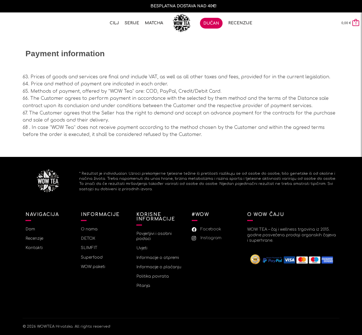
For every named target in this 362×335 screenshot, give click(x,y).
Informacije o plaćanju (158, 267)
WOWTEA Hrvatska (55, 326)
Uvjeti (141, 248)
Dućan (211, 23)
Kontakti (34, 248)
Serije (132, 23)
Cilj (114, 23)
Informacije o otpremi (157, 258)
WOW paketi (93, 267)
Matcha (154, 23)
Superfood (92, 257)
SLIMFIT (89, 248)
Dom (181, 23)
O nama (89, 229)
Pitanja (143, 286)
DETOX (88, 238)
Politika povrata (152, 276)
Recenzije (240, 23)
